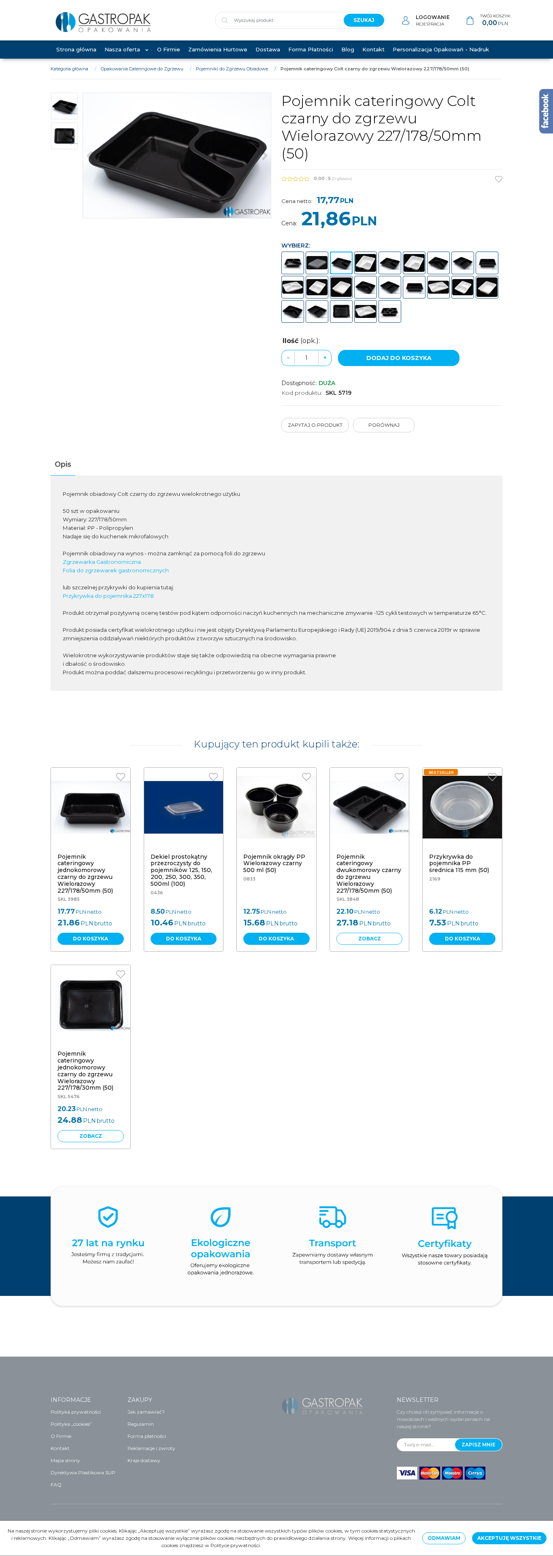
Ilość (301, 341)
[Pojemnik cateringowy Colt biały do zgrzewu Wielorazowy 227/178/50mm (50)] (365, 263)
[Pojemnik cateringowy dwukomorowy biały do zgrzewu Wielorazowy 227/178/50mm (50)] (317, 287)
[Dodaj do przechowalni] (498, 179)
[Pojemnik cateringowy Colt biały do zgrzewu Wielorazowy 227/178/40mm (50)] (414, 263)
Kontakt (373, 49)
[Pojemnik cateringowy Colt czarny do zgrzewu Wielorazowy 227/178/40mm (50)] (390, 263)
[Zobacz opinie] (295, 179)
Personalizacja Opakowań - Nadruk (441, 49)
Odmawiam (444, 1538)
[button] (63, 464)
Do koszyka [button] (90, 939)
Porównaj (384, 425)
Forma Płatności (310, 49)
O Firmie (168, 49)
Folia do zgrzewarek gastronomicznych (116, 570)
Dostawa (267, 49)
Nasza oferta (122, 49)
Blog (347, 49)
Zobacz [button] (369, 939)
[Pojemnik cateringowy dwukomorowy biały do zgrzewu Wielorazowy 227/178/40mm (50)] (462, 287)
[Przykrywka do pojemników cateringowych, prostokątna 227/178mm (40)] (317, 263)
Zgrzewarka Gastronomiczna (102, 562)
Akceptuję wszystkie (509, 1538)
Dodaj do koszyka (399, 358)
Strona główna (76, 49)
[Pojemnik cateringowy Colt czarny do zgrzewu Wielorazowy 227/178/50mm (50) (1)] (177, 155)
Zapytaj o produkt (315, 425)
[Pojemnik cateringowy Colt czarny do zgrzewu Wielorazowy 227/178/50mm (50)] (341, 263)
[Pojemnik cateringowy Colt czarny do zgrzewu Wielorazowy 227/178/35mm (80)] (292, 263)
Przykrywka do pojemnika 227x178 (108, 596)
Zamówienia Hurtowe (217, 49)
